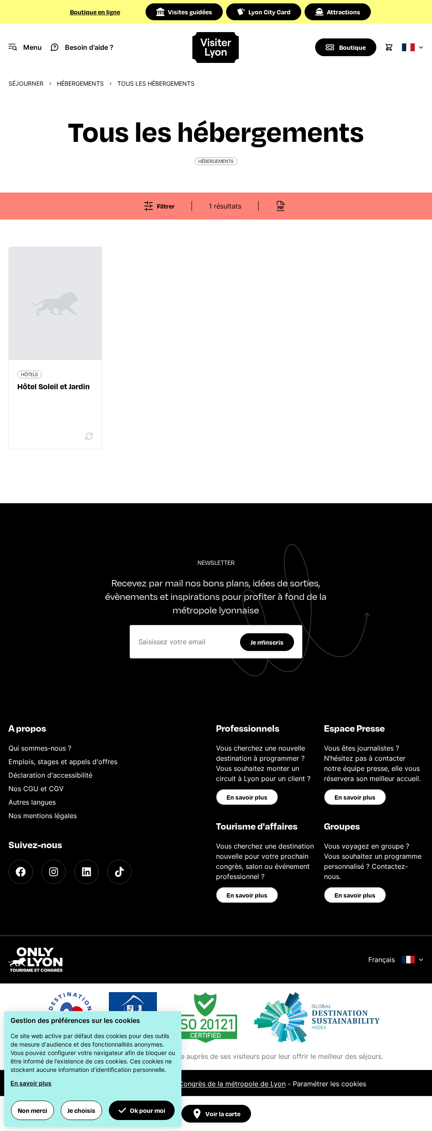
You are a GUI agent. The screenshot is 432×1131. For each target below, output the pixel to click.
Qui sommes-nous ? (39, 748)
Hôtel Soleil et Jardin (53, 386)
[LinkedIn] (86, 872)
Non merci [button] (32, 1110)
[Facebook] (20, 872)
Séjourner (25, 83)
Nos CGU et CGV (36, 788)
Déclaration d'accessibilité (50, 775)
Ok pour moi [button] (147, 1110)
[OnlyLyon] (35, 959)
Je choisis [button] (81, 1110)
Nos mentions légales (42, 815)
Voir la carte (222, 1113)
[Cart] (389, 47)
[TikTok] (119, 872)
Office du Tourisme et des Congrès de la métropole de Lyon (190, 1083)
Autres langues (32, 802)
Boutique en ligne (95, 11)
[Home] (216, 47)
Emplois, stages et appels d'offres (62, 761)
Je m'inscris (267, 642)
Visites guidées (190, 12)
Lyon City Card (269, 12)
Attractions (343, 12)
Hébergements (80, 83)
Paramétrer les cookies (329, 1083)
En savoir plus (247, 797)
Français (381, 959)
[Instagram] (53, 872)
